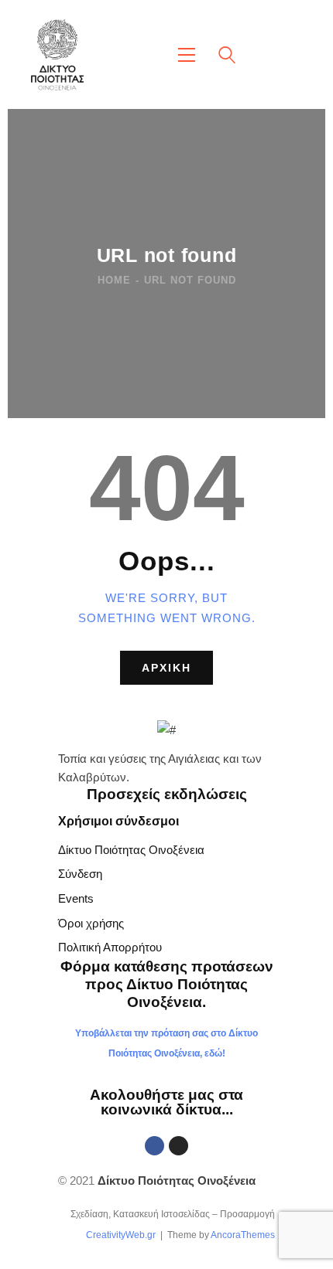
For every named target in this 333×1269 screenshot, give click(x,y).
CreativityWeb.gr (121, 1235)
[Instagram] (178, 1145)
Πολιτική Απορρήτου (110, 947)
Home (114, 280)
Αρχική (166, 668)
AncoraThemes (243, 1235)
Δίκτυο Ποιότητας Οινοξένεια (131, 849)
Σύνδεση (80, 873)
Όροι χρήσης (91, 923)
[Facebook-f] (154, 1145)
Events (76, 898)
